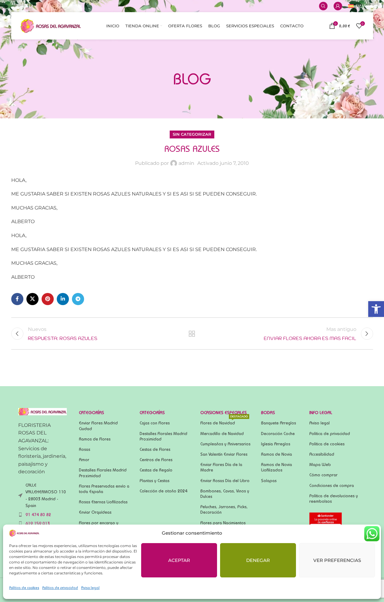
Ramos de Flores (94, 439)
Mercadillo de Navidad (222, 433)
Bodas (268, 412)
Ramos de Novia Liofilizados (276, 467)
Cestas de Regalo (156, 470)
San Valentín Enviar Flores (223, 454)
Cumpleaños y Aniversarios (225, 443)
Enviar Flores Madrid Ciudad (98, 425)
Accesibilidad (321, 454)
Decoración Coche (278, 433)
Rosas (84, 449)
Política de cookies (24, 587)
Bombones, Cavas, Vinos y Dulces (224, 493)
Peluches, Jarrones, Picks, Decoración (224, 509)
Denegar (258, 560)
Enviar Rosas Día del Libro (225, 480)
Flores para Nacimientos (223, 522)
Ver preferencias (337, 560)
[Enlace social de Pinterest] (48, 299)
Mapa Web (320, 464)
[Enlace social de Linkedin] (63, 299)
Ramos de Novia (276, 454)
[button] (376, 309)
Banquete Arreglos (278, 422)
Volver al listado (192, 334)
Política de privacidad (60, 587)
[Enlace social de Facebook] (17, 299)
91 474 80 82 (38, 514)
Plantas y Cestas (154, 480)
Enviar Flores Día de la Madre (221, 467)
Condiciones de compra (331, 485)
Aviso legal (90, 587)
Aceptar (179, 560)
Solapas (269, 480)
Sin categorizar (192, 134)
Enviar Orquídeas (95, 512)
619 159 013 (37, 523)
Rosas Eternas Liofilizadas (103, 501)
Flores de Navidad (224, 421)
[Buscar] (323, 6)
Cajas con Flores (155, 422)
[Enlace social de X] (32, 299)
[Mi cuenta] (338, 6)
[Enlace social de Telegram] (78, 299)
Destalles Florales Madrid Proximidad (103, 473)
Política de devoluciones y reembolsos (333, 498)
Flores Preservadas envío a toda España (104, 489)
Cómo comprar (323, 474)
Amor (84, 459)
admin (186, 163)
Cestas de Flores (155, 449)
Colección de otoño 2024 (163, 490)
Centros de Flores (156, 459)
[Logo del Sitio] (50, 25)
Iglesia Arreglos (275, 443)
